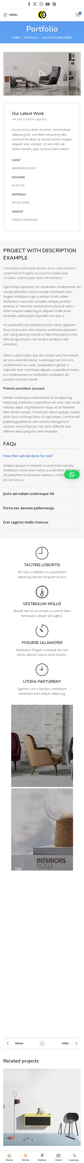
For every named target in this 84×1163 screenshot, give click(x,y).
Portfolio (31, 37)
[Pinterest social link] (54, 4)
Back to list (42, 1043)
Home (16, 37)
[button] (72, 474)
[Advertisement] (42, 992)
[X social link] (35, 4)
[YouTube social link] (47, 4)
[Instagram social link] (41, 4)
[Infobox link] (42, 563)
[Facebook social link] (29, 4)
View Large (77, 1072)
